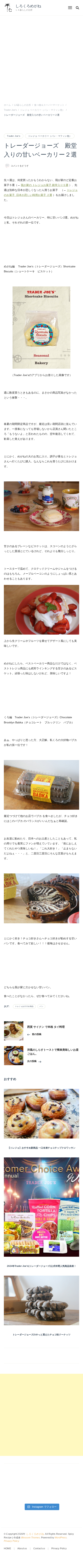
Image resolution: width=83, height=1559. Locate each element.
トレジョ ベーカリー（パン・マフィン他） (49, 136)
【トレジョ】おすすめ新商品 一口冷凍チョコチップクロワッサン (41, 1148)
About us (22, 1548)
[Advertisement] (41, 58)
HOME (7, 1548)
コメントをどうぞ (20, 165)
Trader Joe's (13, 136)
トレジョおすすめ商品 (24, 1006)
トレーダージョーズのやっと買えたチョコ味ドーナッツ (41, 1334)
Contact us (39, 1548)
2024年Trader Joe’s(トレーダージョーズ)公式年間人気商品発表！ (41, 1266)
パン (41, 1006)
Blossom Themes (30, 1537)
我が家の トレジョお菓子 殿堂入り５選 (44, 185)
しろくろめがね (28, 6)
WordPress (61, 1537)
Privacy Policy (11, 1541)
